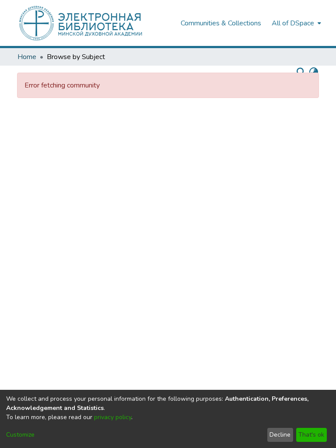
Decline (280, 434)
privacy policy (112, 417)
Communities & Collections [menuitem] (221, 23)
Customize (20, 434)
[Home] (94, 23)
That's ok (311, 434)
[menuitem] (295, 23)
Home (27, 57)
